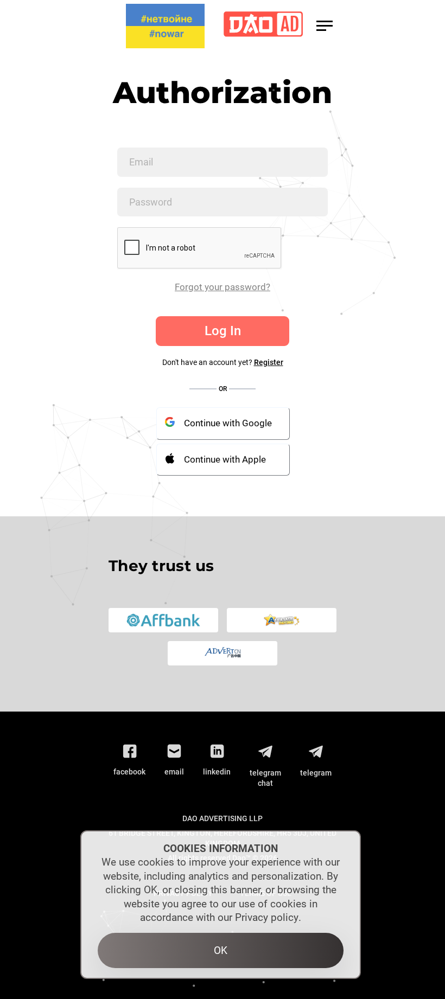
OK (220, 950)
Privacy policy (266, 917)
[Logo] (263, 26)
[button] (324, 26)
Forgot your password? (222, 286)
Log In (223, 330)
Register (268, 362)
